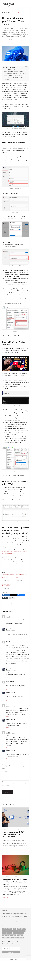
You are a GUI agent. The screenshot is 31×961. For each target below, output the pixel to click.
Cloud (10, 931)
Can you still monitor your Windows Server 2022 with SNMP (8, 576)
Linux (14, 933)
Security (9, 935)
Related (8, 79)
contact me (7, 566)
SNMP (13, 603)
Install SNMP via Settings (10, 70)
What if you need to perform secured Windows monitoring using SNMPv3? (14, 76)
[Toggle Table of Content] (25, 67)
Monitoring (17, 13)
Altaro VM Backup (7, 928)
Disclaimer (9, 921)
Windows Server (19, 937)
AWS (15, 928)
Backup (24, 928)
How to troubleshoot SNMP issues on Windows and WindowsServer (13, 834)
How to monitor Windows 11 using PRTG (15, 74)
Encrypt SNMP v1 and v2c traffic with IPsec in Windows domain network (15, 881)
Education (22, 931)
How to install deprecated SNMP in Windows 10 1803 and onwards (8, 584)
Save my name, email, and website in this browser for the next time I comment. (15, 784)
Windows (16, 603)
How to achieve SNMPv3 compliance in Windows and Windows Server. (15, 551)
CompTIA (16, 931)
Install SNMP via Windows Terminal (13, 72)
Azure (18, 928)
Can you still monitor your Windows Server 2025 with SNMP (21, 576)
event (4, 933)
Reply (7, 626)
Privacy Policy (17, 921)
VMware (5, 937)
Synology (20, 935)
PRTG (10, 603)
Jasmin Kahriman (10, 629)
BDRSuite (5, 931)
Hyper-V (9, 933)
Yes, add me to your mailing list (10, 787)
